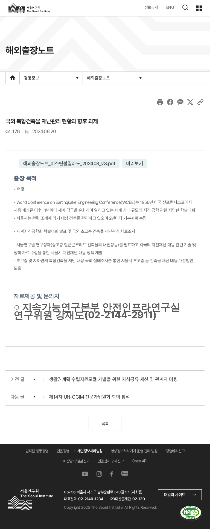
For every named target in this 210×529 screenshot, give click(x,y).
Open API (139, 461)
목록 (105, 423)
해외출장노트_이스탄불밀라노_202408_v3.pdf (69, 163)
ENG (170, 7)
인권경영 (63, 451)
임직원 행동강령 (36, 451)
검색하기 (185, 7)
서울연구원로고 (29, 8)
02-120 (138, 499)
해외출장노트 (98, 79)
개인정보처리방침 (90, 451)
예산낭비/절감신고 (76, 461)
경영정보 (31, 79)
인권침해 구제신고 (111, 461)
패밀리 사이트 (174, 494)
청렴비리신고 (175, 451)
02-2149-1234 (90, 499)
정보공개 (151, 7)
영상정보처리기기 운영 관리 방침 (134, 451)
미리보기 (134, 163)
